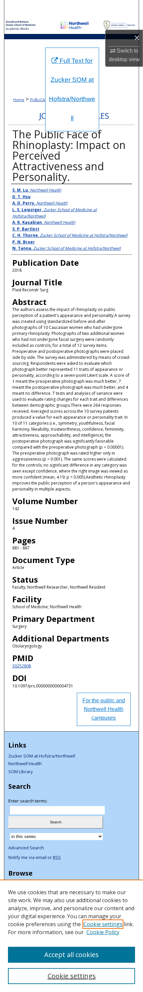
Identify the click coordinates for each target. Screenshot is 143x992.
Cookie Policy (102, 932)
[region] (71, 936)
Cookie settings (102, 924)
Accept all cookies (71, 954)
